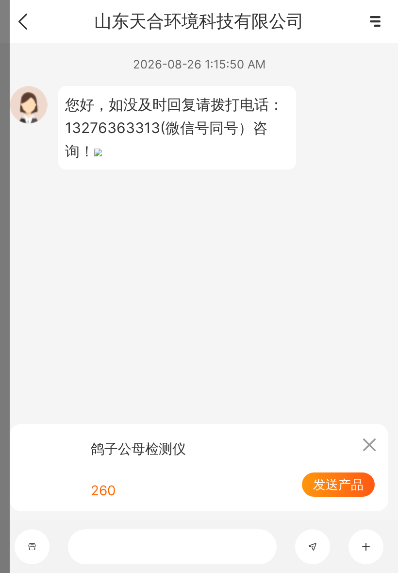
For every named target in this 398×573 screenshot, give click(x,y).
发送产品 (338, 484)
